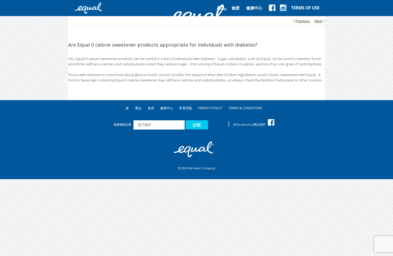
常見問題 (185, 108)
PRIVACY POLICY (210, 108)
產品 (138, 108)
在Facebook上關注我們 (249, 124)
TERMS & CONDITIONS (245, 108)
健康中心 (166, 108)
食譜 (151, 108)
